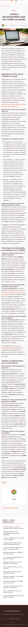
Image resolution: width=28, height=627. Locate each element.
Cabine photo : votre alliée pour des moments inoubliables (12, 572)
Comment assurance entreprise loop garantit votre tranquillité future (12, 543)
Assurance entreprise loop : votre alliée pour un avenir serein (13, 581)
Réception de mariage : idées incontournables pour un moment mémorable (11, 533)
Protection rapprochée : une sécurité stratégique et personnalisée (12, 562)
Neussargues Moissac (12, 611)
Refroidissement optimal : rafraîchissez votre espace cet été (13, 553)
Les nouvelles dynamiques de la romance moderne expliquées (13, 596)
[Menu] (16, 1)
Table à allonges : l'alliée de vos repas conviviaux (12, 567)
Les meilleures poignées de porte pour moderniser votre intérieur (13, 586)
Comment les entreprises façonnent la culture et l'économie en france (12, 548)
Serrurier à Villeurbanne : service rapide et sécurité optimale (13, 538)
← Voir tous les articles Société (9, 508)
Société (7, 6)
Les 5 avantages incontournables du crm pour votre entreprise (13, 557)
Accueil (3, 6)
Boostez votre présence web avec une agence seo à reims (12, 591)
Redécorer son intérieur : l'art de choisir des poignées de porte (13, 577)
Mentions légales (11, 618)
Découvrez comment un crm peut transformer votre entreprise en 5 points (13, 527)
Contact (18, 618)
